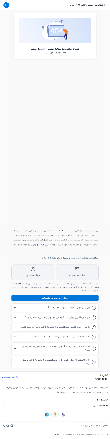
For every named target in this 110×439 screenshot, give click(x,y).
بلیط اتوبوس (38, 244)
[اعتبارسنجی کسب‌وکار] (63, 414)
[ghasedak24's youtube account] (7, 425)
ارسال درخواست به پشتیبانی (55, 298)
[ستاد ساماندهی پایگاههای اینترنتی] (55, 414)
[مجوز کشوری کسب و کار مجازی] (46, 414)
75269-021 (16, 284)
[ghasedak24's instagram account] (11, 425)
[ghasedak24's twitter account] (3, 425)
